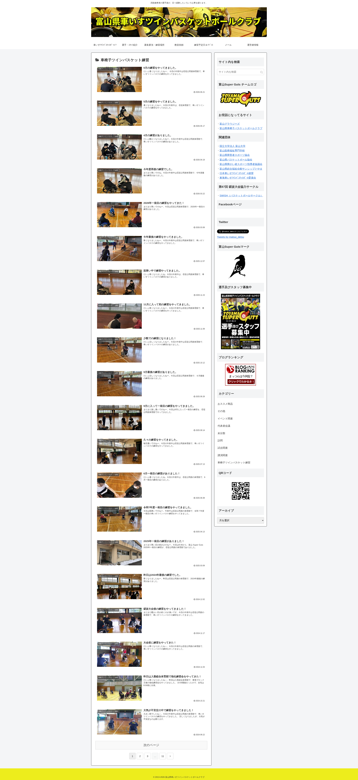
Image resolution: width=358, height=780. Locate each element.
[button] (261, 72)
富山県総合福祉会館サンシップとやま (241, 168)
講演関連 (223, 455)
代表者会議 (224, 425)
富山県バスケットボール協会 (236, 159)
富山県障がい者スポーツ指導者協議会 (241, 164)
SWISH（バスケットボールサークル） (241, 195)
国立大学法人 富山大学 (232, 146)
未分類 (221, 433)
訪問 (220, 440)
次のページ (151, 745)
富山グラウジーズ (230, 123)
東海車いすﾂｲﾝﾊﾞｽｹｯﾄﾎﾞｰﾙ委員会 (238, 177)
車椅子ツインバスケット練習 (234, 462)
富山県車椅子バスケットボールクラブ (241, 128)
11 (162, 756)
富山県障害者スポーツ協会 (235, 155)
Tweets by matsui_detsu (230, 237)
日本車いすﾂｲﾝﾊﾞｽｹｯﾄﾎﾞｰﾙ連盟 (237, 173)
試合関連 (223, 447)
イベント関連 (225, 418)
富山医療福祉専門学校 (232, 150)
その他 (221, 411)
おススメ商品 (225, 403)
